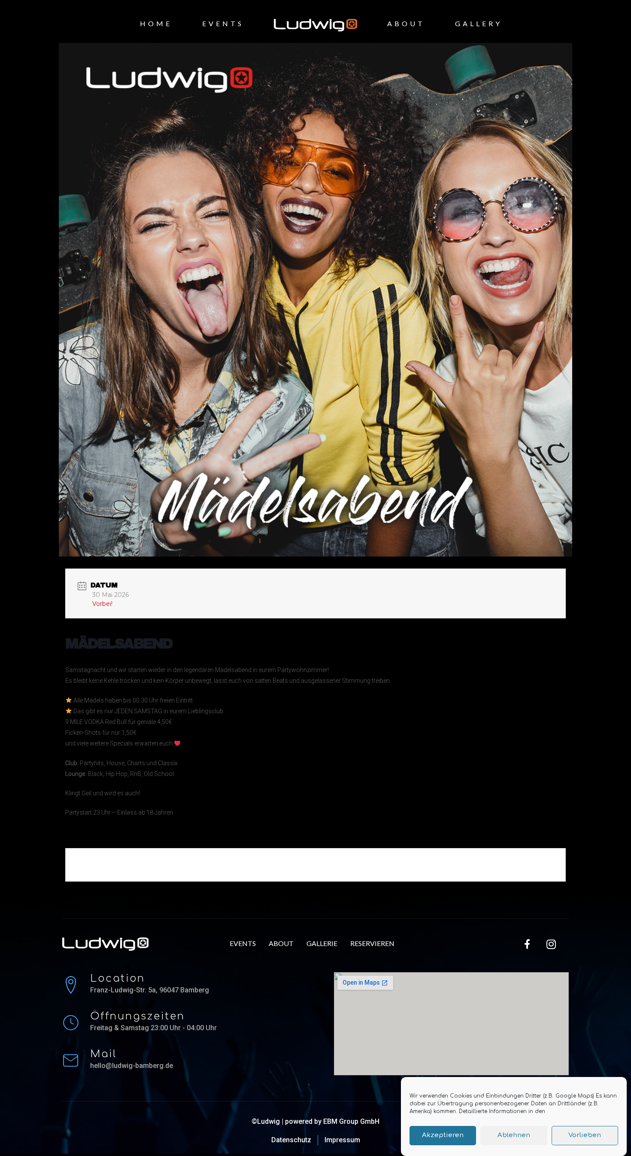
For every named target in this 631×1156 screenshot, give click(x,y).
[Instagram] (551, 944)
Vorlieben (584, 1135)
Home (156, 23)
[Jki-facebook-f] (527, 944)
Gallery (478, 23)
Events (223, 23)
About (406, 23)
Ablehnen (514, 1135)
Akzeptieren (443, 1135)
